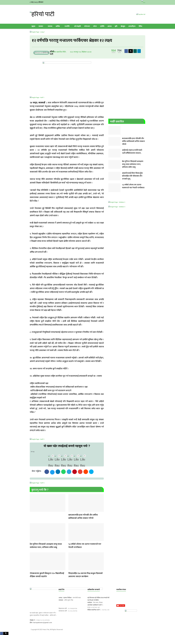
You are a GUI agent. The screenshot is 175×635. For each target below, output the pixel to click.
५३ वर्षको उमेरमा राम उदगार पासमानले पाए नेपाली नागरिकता (84, 545)
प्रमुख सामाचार (32, 510)
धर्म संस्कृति (77, 26)
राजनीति (67, 26)
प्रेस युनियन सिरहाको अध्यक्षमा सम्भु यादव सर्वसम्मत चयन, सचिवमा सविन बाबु (46, 545)
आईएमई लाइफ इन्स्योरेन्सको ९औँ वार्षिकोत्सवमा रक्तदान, (132, 152)
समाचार (41, 26)
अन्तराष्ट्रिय (131, 26)
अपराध (110, 26)
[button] (46, 471)
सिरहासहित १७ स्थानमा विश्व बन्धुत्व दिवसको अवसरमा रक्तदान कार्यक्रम (85, 575)
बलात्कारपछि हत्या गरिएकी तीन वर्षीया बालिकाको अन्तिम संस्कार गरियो (83, 516)
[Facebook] (118, 598)
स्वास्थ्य (50, 26)
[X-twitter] (128, 598)
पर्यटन (95, 26)
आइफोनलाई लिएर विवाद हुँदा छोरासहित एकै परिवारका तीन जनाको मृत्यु (132, 176)
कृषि (116, 26)
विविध (140, 26)
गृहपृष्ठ (33, 26)
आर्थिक (58, 26)
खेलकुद (123, 26)
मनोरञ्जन (87, 26)
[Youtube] (138, 598)
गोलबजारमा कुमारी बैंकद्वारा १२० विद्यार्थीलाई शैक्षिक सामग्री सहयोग (47, 575)
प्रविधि (102, 26)
